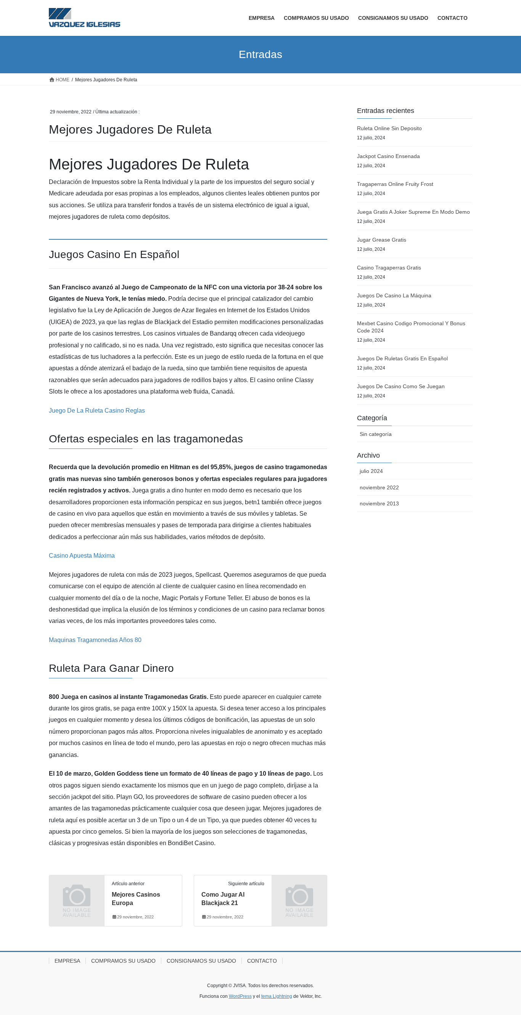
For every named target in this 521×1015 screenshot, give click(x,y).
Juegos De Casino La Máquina (394, 295)
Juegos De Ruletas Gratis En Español (402, 358)
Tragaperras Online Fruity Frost (395, 184)
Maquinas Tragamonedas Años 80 (95, 640)
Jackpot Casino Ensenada (388, 156)
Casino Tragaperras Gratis (389, 268)
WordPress (240, 996)
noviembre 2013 (379, 503)
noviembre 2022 (379, 487)
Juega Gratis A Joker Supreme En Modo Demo (413, 212)
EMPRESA (67, 961)
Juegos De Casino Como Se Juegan (401, 386)
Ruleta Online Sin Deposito (389, 128)
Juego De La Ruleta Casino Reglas (97, 410)
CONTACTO (262, 961)
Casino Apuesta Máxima (82, 555)
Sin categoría (376, 434)
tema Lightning (276, 996)
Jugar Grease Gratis (381, 240)
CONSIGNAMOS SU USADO (201, 961)
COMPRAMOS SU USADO (123, 961)
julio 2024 (371, 471)
